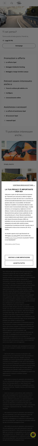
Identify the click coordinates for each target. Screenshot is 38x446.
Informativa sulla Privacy (12, 244)
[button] (24, 185)
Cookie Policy (12, 238)
